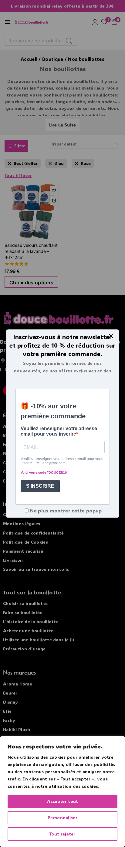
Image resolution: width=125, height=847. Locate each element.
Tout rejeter (62, 834)
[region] (62, 791)
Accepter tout (62, 801)
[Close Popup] (111, 335)
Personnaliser (62, 817)
